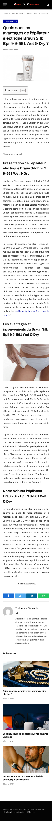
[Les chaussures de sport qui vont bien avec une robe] (26, 717)
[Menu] (5, 4)
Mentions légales (10, 812)
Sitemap (31, 812)
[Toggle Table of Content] (21, 90)
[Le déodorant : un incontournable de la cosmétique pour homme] (26, 759)
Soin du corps (10, 21)
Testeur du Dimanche (27, 608)
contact (22, 812)
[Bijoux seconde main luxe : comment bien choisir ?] (26, 674)
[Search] (47, 4)
